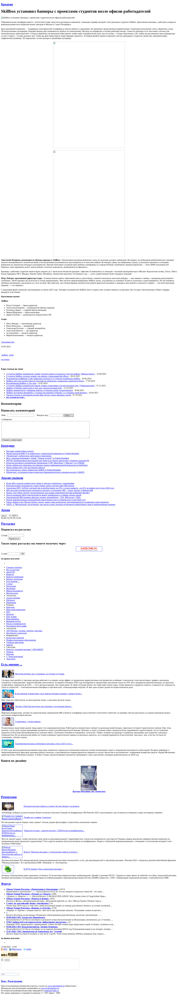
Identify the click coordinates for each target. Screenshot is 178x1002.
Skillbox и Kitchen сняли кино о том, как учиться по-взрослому (34, 388)
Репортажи (11, 586)
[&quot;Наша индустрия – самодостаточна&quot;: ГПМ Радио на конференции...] (12, 835)
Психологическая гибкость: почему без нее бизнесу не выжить (51, 806)
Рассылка (8, 523)
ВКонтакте (17, 949)
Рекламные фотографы (16, 626)
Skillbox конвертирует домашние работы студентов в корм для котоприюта (39, 390)
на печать (5, 359)
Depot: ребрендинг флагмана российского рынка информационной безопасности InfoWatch (47, 465)
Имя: (3, 415)
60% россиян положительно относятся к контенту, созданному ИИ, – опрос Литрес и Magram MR (49, 490)
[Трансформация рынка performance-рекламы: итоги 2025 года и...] (7, 748)
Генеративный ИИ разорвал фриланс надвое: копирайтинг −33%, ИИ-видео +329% (43, 497)
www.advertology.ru (56, 986)
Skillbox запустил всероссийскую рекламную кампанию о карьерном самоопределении (45, 381)
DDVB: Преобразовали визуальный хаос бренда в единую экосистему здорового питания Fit (47, 460)
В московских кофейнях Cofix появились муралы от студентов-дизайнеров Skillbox (43, 378)
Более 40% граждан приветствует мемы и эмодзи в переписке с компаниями (40, 483)
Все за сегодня (12, 570)
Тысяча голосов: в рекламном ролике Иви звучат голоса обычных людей (38, 395)
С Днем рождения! (14, 656)
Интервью (10, 588)
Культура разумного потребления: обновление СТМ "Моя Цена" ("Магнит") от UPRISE (45, 463)
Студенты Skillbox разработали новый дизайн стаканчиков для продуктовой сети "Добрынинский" (50, 386)
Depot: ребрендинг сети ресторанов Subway (25, 467)
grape (11, 355)
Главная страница (14, 567)
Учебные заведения (15, 642)
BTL (8, 612)
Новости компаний (14, 577)
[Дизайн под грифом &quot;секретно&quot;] (12, 818)
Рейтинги (10, 600)
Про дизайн (11, 617)
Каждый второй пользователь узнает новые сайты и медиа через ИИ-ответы (40, 486)
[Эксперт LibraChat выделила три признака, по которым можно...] (7, 710)
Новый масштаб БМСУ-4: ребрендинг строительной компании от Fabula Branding (42, 453)
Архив (5, 510)
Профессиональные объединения (21, 640)
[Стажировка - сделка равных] (7, 725)
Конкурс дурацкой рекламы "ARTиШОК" (25, 649)
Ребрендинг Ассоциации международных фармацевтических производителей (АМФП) (45, 472)
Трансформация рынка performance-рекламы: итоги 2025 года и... (44, 744)
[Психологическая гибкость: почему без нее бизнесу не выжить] (7, 810)
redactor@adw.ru (51, 990)
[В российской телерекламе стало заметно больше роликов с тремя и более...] (7, 698)
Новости (10, 574)
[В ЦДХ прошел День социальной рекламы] (7, 873)
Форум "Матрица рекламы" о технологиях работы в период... (51, 852)
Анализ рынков (12, 478)
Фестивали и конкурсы (16, 633)
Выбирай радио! (13, 621)
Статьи (9, 584)
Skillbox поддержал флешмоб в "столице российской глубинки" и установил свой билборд (47, 393)
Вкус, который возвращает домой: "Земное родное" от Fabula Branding (37, 458)
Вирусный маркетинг (16, 609)
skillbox (5, 355)
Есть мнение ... (13, 581)
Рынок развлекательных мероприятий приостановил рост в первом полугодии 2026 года (46, 500)
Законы (9, 645)
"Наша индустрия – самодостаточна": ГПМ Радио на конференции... (54, 830)
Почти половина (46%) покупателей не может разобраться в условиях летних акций (43, 495)
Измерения (11, 602)
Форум (6, 883)
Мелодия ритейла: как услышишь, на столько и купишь (39, 674)
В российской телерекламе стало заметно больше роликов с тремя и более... (48, 694)
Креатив (7, 4)
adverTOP (10, 572)
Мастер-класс (12, 593)
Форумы (10, 654)
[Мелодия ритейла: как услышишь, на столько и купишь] (7, 678)
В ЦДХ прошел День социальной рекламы (43, 869)
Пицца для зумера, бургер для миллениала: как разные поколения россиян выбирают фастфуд (48, 493)
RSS (5, 949)
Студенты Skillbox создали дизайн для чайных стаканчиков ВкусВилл (37, 376)
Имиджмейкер (12, 619)
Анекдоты (10, 659)
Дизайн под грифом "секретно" (38, 817)
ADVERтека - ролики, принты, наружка (24, 631)
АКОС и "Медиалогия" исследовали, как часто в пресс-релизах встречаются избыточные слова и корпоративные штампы (60, 504)
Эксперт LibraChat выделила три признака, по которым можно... (43, 706)
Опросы (9, 652)
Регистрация (15, 981)
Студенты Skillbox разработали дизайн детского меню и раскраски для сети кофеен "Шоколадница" (50, 374)
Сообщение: (7, 419)
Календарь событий (15, 638)
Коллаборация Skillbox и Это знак (21, 383)
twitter (28, 949)
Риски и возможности (16, 624)
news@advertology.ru (50, 988)
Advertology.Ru (7, 342)
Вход (3, 981)
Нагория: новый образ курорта (20, 451)
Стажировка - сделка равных (28, 721)
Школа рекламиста (14, 591)
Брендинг (8, 445)
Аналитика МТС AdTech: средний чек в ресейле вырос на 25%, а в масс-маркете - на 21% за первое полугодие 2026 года (60, 488)
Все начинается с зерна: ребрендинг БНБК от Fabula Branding (33, 470)
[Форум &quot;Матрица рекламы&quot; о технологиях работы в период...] (12, 857)
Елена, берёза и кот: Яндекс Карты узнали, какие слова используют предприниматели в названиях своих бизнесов (57, 502)
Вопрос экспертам (14, 579)
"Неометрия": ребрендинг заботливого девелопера (28, 456)
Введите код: (43, 415)
